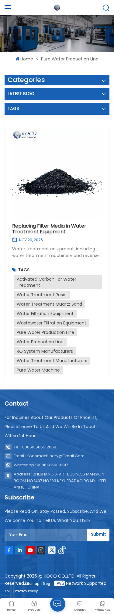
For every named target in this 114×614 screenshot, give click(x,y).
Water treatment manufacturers (52, 361)
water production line (40, 342)
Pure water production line (45, 332)
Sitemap (32, 583)
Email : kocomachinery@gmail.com (49, 455)
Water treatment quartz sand (49, 304)
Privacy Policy (26, 590)
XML (8, 590)
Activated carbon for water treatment (46, 282)
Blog (46, 583)
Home (26, 59)
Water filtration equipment (45, 313)
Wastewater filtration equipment (51, 323)
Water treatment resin (42, 295)
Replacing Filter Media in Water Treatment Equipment (49, 229)
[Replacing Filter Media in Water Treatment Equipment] (57, 175)
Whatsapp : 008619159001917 (41, 465)
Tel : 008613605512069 (35, 447)
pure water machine (38, 370)
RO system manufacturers (45, 351)
